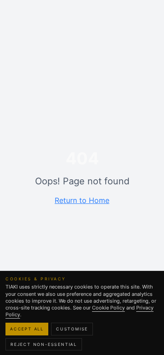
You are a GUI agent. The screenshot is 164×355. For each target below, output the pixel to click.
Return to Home (82, 200)
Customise (72, 328)
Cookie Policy (108, 307)
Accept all (27, 328)
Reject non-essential (43, 344)
